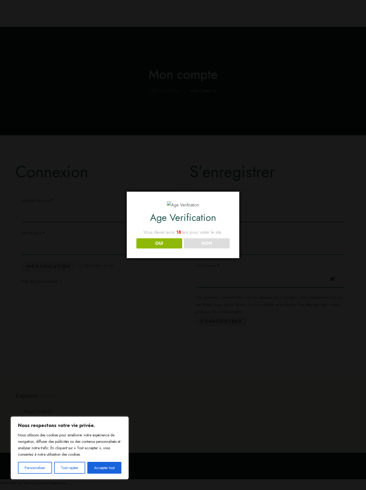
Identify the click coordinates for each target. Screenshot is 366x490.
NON (206, 243)
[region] (70, 448)
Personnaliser (35, 467)
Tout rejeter (70, 467)
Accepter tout (104, 467)
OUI (159, 243)
